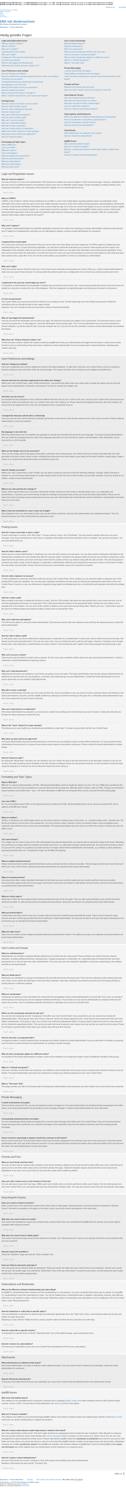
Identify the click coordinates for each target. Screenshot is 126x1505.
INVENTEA (26, 1485)
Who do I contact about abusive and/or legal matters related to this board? (91, 150)
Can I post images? (10, 153)
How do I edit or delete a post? (14, 106)
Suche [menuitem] (2, 15)
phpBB (15, 440)
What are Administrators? (74, 43)
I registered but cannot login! (13, 52)
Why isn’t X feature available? (76, 147)
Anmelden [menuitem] (122, 7)
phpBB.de (24, 1484)
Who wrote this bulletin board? (77, 144)
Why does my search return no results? (80, 101)
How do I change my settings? (14, 74)
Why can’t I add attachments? (14, 123)
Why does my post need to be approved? (19, 134)
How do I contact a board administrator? (80, 155)
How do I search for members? (77, 106)
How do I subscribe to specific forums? (80, 122)
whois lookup (52, 1436)
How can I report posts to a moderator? (18, 128)
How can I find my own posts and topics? (81, 109)
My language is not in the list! (14, 85)
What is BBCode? (9, 145)
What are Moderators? (73, 46)
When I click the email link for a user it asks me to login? (25, 96)
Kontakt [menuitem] (30, 1479)
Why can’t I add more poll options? (16, 115)
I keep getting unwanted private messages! (82, 74)
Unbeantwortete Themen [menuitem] (9, 10)
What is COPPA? (9, 46)
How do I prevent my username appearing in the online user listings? (30, 76)
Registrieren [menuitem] (110, 7)
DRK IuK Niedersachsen (17, 21)
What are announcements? (13, 159)
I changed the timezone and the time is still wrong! (22, 82)
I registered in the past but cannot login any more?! (23, 57)
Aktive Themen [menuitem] (5, 11)
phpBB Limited (71, 1401)
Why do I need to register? (12, 43)
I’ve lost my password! (11, 60)
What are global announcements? (16, 156)
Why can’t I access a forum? (13, 120)
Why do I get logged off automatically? (17, 63)
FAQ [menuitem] (1, 13)
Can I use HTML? (9, 147)
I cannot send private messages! (77, 71)
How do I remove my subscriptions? (79, 125)
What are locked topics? (12, 164)
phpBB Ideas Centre (113, 1417)
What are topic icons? (11, 167)
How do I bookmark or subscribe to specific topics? (85, 120)
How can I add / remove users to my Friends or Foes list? (87, 90)
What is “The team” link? (74, 63)
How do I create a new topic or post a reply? (20, 104)
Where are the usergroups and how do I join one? (85, 52)
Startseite (4, 1479)
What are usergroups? (73, 49)
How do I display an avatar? (13, 90)
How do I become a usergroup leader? (80, 55)
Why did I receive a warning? (14, 126)
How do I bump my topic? (12, 137)
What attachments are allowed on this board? (83, 133)
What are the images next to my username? (20, 87)
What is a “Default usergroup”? (77, 60)
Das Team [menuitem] (3, 16)
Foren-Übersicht (16, 1479)
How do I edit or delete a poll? (14, 117)
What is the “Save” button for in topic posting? (20, 131)
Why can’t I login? (9, 55)
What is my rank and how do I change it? (18, 93)
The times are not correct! (12, 79)
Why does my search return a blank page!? (82, 103)
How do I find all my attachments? (78, 136)
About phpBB (60, 1403)
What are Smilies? (9, 150)
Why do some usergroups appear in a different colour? (87, 57)
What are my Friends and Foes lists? (79, 87)
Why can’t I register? (10, 49)
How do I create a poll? (11, 112)
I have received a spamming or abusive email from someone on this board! (92, 77)
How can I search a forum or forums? (79, 98)
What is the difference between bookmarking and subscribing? (90, 117)
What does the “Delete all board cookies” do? (20, 66)
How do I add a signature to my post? (17, 109)
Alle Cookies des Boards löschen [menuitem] (49, 1479)
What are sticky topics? (11, 161)
